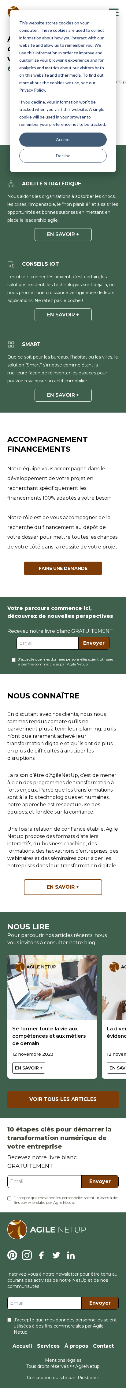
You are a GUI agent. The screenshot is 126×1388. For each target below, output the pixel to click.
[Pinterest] (12, 1255)
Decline (63, 155)
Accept (63, 139)
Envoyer (94, 643)
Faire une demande (63, 568)
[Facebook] (41, 1255)
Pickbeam (88, 1377)
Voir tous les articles (63, 1099)
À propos (76, 1346)
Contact (103, 1346)
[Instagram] (27, 1255)
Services (48, 1346)
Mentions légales (63, 1360)
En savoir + (63, 234)
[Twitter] (56, 1255)
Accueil (22, 1346)
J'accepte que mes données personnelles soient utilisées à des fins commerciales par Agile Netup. (65, 661)
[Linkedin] (71, 1255)
